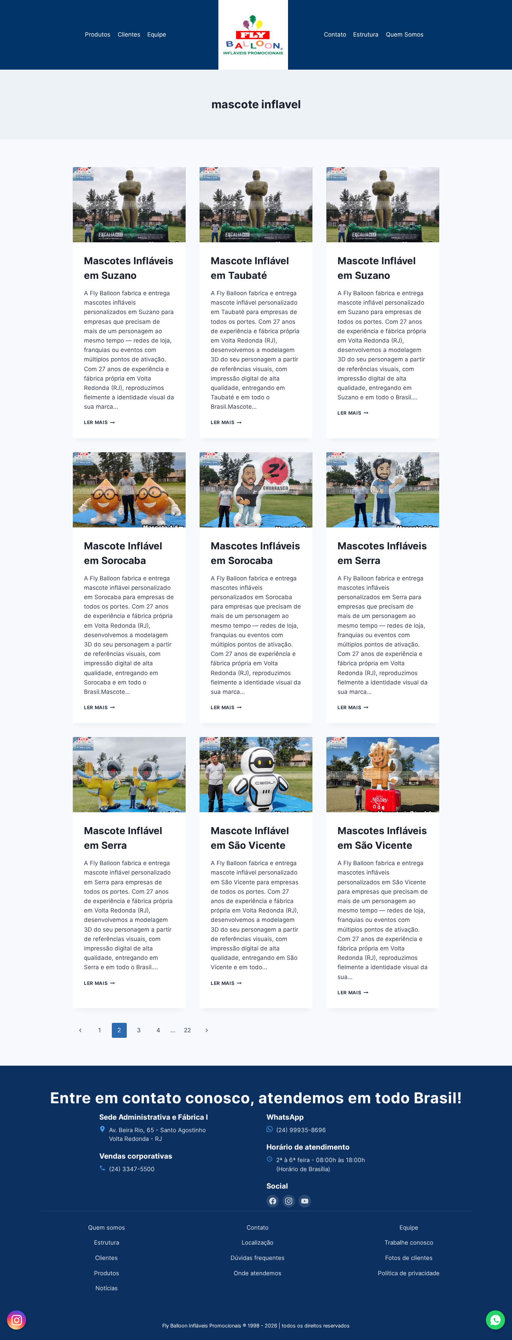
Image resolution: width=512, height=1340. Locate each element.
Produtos (97, 34)
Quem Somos (405, 34)
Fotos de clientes (409, 1257)
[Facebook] (272, 1201)
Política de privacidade (409, 1273)
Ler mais (99, 422)
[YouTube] (304, 1201)
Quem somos (106, 1227)
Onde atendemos (257, 1273)
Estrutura (366, 34)
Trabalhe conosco (409, 1242)
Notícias (106, 1288)
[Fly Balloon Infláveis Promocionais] (256, 35)
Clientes (129, 34)
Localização (257, 1242)
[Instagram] (288, 1201)
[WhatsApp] (495, 1320)
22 (187, 1030)
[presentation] (129, 204)
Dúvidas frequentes (258, 1257)
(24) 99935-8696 (301, 1130)
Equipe (156, 34)
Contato (335, 34)
